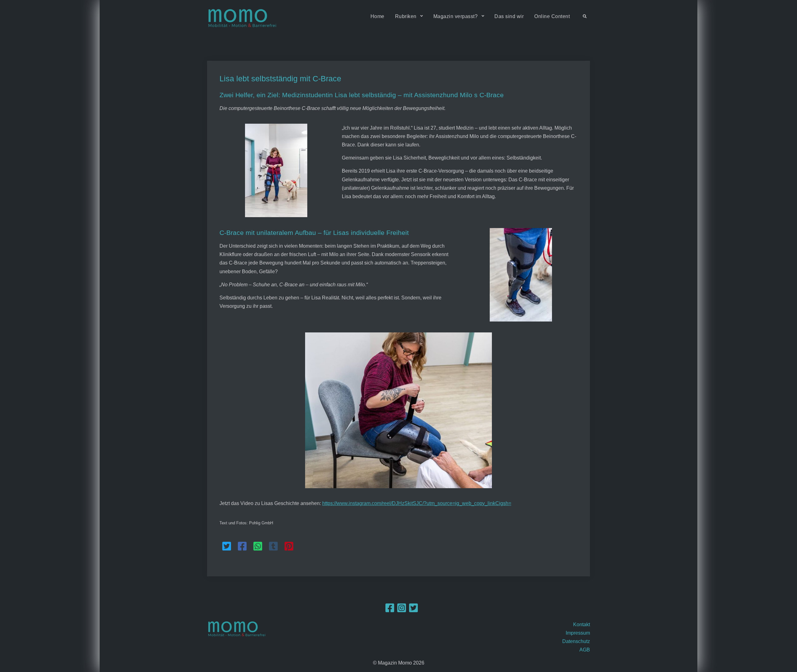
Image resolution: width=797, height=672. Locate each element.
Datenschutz (576, 641)
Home (377, 16)
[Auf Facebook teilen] (242, 546)
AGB (584, 649)
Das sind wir (509, 16)
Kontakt (581, 624)
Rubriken (406, 16)
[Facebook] (389, 609)
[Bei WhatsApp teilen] (258, 546)
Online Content (552, 16)
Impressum (578, 633)
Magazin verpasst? (455, 16)
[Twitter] (413, 609)
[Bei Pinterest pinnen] (289, 546)
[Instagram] (401, 609)
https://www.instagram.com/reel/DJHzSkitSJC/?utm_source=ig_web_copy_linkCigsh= (416, 503)
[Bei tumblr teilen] (273, 546)
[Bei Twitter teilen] (226, 546)
